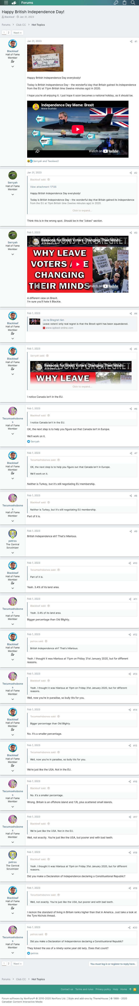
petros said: (37, 641)
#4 (135, 313)
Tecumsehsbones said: (43, 459)
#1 (136, 41)
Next (16, 32)
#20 (135, 927)
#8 (135, 495)
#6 (135, 408)
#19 (135, 888)
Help (115, 989)
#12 (135, 634)
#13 (135, 673)
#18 (135, 852)
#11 (135, 599)
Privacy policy (103, 989)
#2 (135, 172)
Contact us (67, 989)
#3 (135, 232)
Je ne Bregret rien (53, 319)
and (46, 161)
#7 (135, 453)
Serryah (13, 182)
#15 (135, 745)
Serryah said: (37, 355)
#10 (135, 563)
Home (123, 989)
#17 (135, 816)
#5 (135, 348)
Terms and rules (84, 989)
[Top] (130, 989)
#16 (135, 781)
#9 (135, 531)
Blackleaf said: (38, 179)
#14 (135, 709)
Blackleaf (9, 16)
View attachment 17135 (43, 186)
